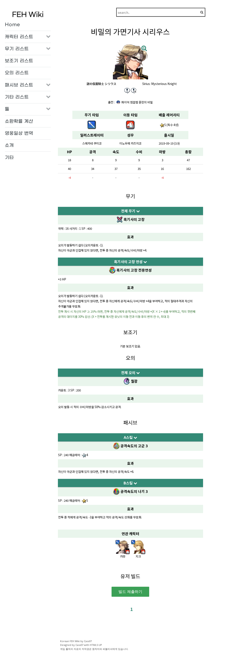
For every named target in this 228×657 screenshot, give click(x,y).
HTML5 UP (96, 645)
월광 (134, 381)
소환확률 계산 (19, 121)
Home (12, 24)
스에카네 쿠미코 (92, 143)
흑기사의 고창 (134, 219)
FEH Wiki (28, 15)
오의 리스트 (17, 73)
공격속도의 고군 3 (134, 445)
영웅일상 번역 (19, 133)
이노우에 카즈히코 (130, 143)
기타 (9, 157)
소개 (9, 145)
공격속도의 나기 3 (134, 491)
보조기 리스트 (19, 61)
